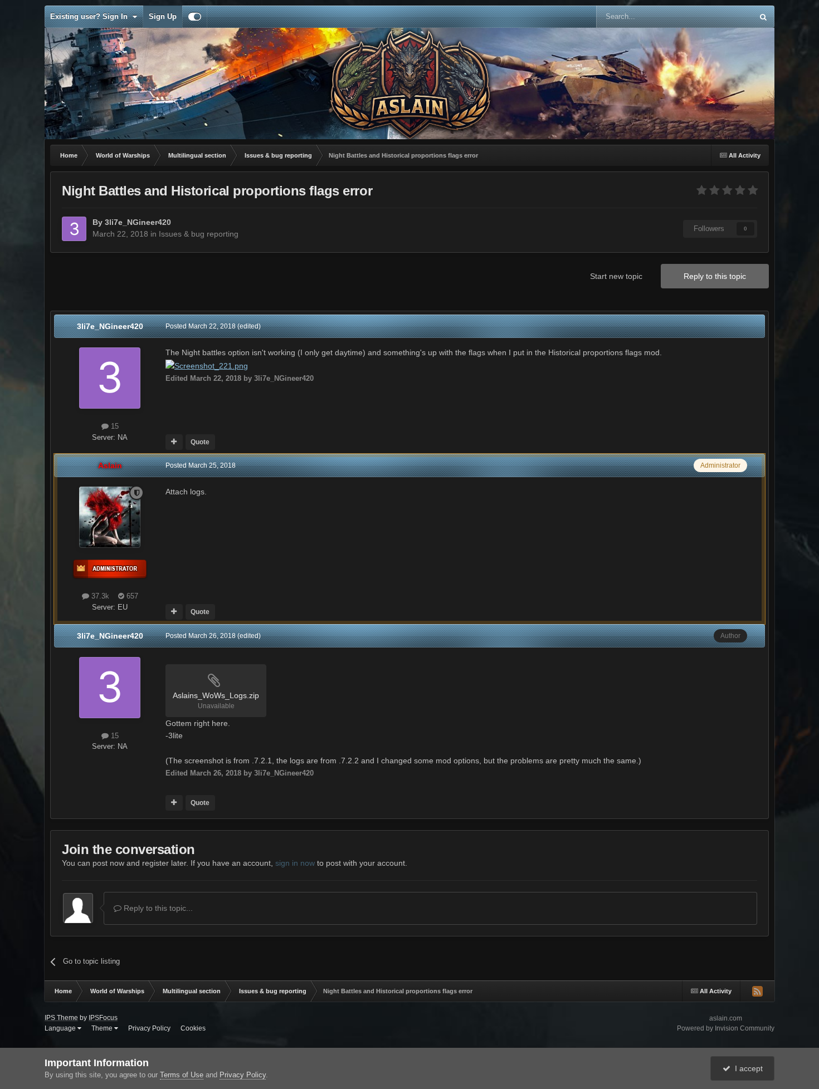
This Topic (721, 17)
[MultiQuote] (174, 442)
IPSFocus (103, 1018)
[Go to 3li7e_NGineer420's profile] (74, 229)
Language (61, 1028)
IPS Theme (61, 1018)
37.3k (99, 596)
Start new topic (616, 276)
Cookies (193, 1028)
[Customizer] (195, 17)
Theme (102, 1028)
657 (131, 596)
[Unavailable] (206, 365)
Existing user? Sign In (91, 16)
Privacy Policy (149, 1028)
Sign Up (163, 16)
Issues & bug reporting (198, 233)
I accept (746, 1068)
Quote (200, 442)
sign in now (295, 863)
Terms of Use (181, 1075)
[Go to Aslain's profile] (109, 517)
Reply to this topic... (157, 908)
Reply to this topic (715, 276)
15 (114, 426)
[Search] (763, 17)
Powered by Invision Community (725, 1028)
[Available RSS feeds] (757, 991)
